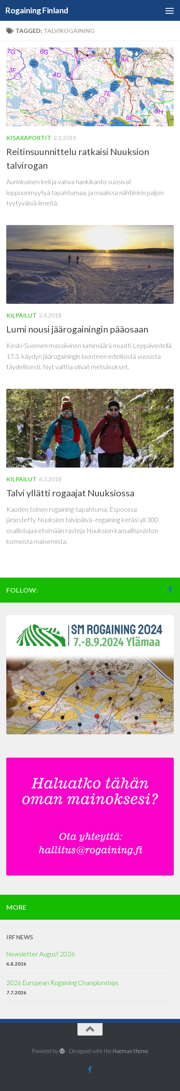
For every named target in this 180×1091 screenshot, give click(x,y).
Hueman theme (130, 1051)
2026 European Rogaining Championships (62, 982)
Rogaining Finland (36, 10)
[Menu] (169, 10)
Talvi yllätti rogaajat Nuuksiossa (70, 492)
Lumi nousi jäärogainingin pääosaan (77, 329)
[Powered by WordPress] (62, 1051)
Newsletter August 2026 (40, 954)
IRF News (19, 937)
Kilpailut (21, 315)
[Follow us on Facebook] (170, 589)
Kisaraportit (28, 137)
